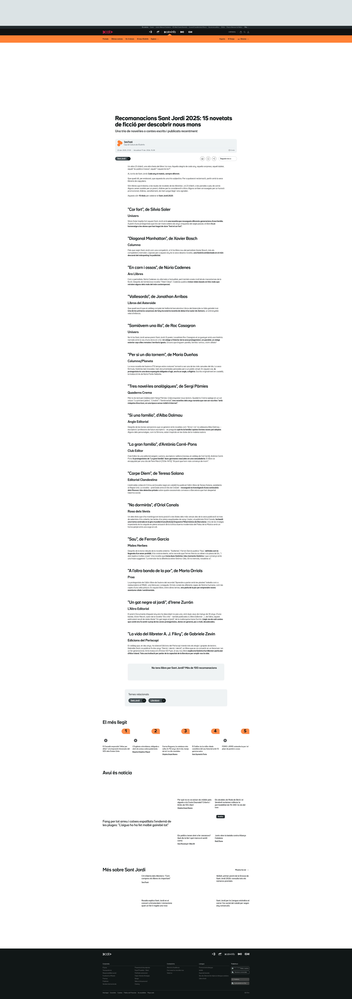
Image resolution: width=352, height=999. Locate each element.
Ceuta (152, 27)
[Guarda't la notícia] (208, 158)
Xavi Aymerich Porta (199, 754)
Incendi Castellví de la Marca (198, 27)
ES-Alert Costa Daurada (180, 27)
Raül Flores (219, 841)
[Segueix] (128, 158)
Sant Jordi (121, 158)
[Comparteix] (214, 158)
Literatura (155, 700)
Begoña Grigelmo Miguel (141, 752)
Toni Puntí (128, 142)
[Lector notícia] (202, 158)
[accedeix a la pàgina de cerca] (244, 32)
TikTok (223, 27)
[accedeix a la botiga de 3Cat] (241, 32)
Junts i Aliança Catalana (163, 27)
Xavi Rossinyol (182, 844)
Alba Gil (192, 844)
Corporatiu (232, 32)
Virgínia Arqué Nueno (169, 754)
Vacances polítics (213, 27)
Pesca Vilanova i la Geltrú (234, 27)
